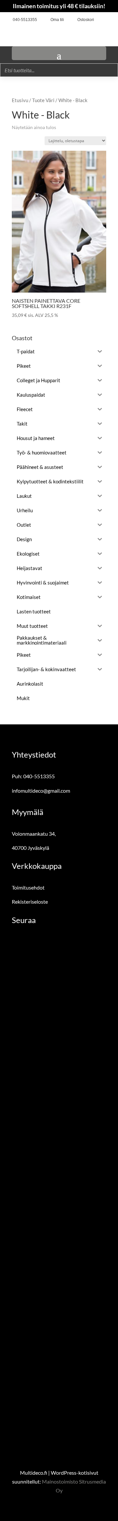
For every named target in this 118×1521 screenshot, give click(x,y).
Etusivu (20, 100)
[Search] (111, 70)
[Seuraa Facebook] (101, 20)
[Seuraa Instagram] (112, 20)
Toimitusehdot (28, 887)
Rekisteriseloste (30, 901)
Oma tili (57, 19)
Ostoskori (85, 19)
